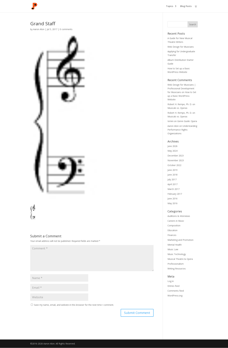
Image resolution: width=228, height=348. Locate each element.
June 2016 (172, 198)
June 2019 (172, 169)
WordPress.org (175, 295)
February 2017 (175, 193)
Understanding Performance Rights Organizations (182, 129)
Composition (174, 225)
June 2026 (172, 146)
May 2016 (172, 203)
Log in (171, 281)
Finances (172, 235)
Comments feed (176, 290)
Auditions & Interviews (179, 216)
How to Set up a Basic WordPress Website (182, 96)
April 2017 (172, 184)
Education (172, 230)
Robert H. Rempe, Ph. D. (180, 112)
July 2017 (172, 179)
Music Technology (177, 254)
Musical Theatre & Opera (180, 258)
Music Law (173, 249)
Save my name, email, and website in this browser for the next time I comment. (74, 304)
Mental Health (175, 244)
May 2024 (172, 150)
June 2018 (172, 174)
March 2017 (173, 189)
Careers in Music (176, 220)
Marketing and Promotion (180, 239)
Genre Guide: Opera (187, 121)
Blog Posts (186, 6)
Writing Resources (177, 268)
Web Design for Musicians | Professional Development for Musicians (182, 88)
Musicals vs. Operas (177, 107)
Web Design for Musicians (181, 46)
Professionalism (176, 263)
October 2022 (174, 165)
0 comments (66, 29)
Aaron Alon (38, 29)
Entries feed (173, 285)
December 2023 (176, 155)
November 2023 (176, 160)
